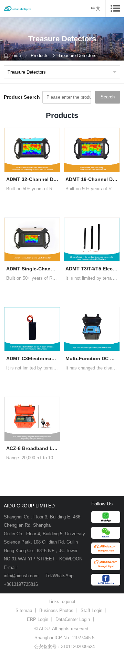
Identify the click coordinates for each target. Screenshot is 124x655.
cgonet (68, 601)
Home (15, 55)
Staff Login (91, 610)
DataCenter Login (72, 619)
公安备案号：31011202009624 (64, 646)
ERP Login (37, 619)
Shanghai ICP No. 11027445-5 (64, 637)
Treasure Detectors (77, 55)
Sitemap (24, 610)
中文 (96, 8)
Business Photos (56, 610)
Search (108, 96)
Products (40, 55)
